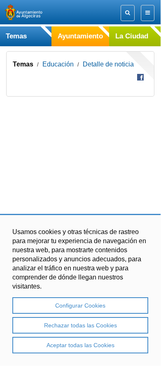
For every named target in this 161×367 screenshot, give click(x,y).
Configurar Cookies (80, 305)
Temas (23, 64)
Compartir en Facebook (140, 77)
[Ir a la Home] (31, 12)
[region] (80, 290)
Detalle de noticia (108, 64)
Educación (58, 64)
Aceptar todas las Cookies (80, 345)
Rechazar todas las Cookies (80, 325)
